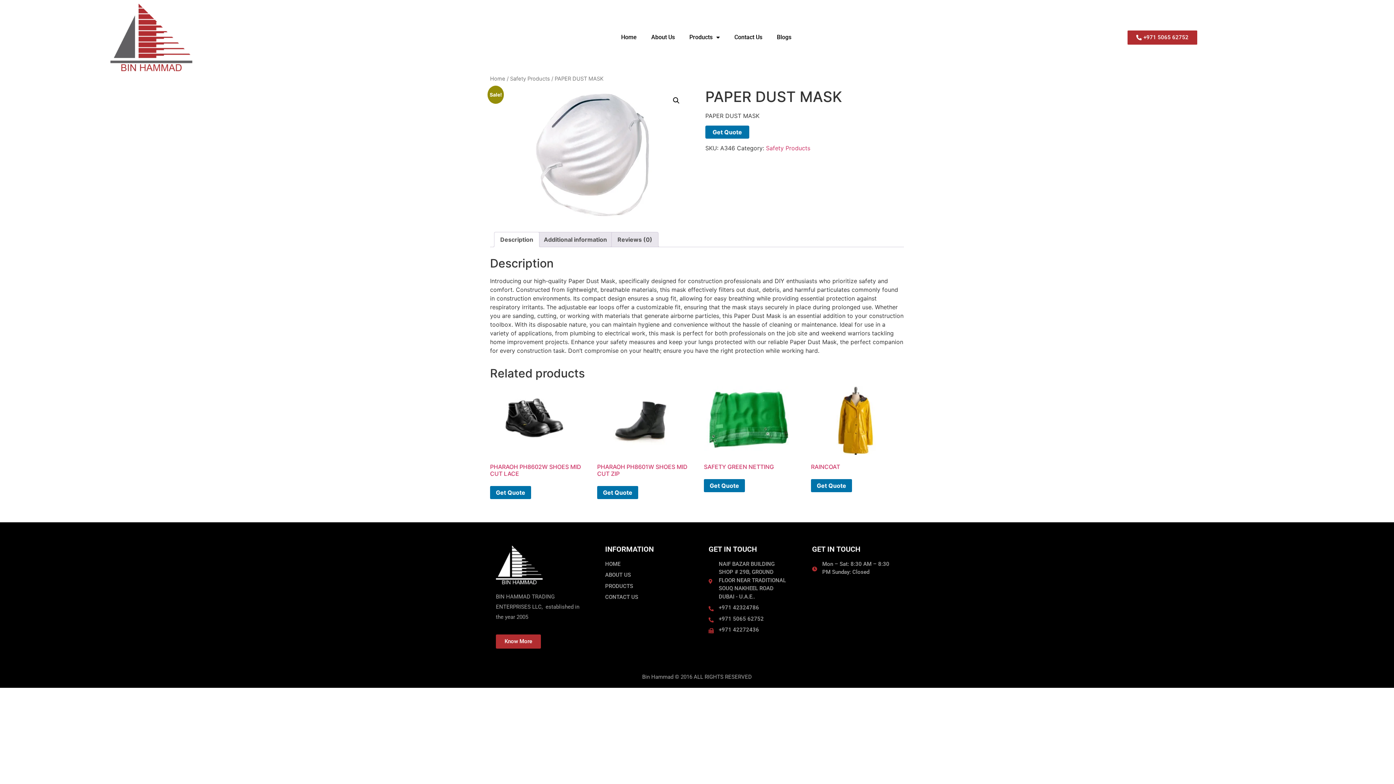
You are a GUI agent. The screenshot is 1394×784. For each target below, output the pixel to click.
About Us (663, 37)
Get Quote (727, 132)
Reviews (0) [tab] (634, 239)
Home (629, 37)
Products (701, 37)
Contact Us (748, 37)
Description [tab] (516, 239)
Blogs (784, 37)
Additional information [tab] (575, 239)
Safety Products (530, 78)
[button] (676, 100)
